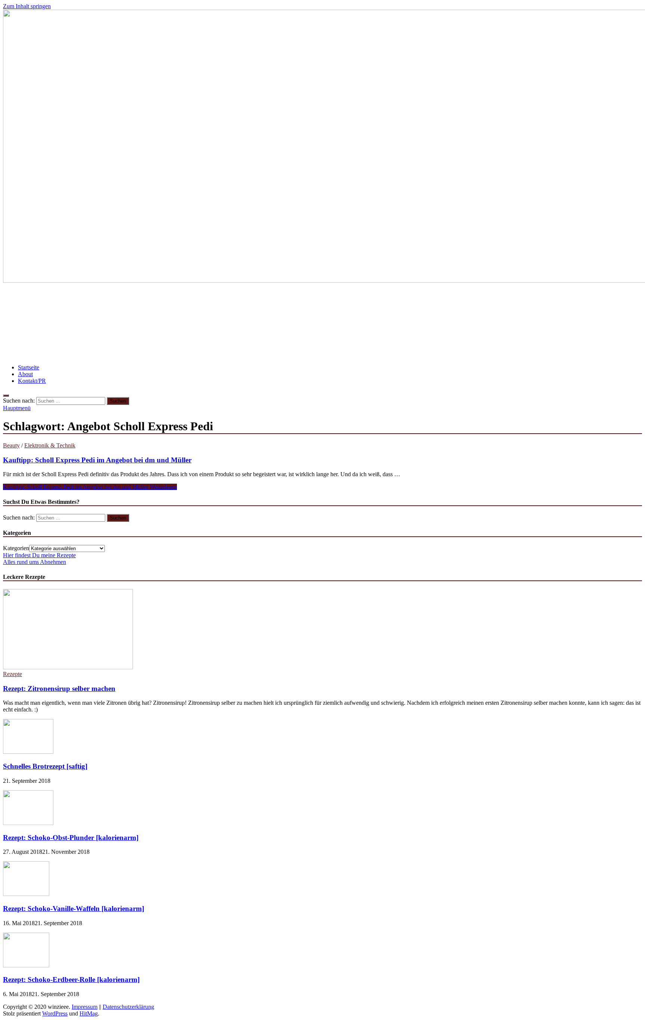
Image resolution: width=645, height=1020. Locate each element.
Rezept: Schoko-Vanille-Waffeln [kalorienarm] (73, 908)
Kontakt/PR (32, 381)
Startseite (28, 367)
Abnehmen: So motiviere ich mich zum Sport (524, 301)
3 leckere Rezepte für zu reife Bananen (150, 323)
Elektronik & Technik (49, 445)
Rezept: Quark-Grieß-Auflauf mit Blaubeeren (278, 323)
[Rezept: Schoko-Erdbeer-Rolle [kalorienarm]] (26, 965)
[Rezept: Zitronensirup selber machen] (68, 667)
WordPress (55, 1013)
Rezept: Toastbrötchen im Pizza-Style (226, 301)
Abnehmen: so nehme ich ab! (47, 323)
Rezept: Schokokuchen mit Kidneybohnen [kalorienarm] (369, 301)
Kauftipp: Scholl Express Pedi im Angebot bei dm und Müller (97, 460)
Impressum (84, 1007)
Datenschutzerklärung (128, 1007)
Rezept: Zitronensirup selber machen (59, 688)
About (25, 374)
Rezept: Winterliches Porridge (541, 323)
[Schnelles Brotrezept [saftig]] (28, 751)
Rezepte (12, 674)
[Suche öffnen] (6, 395)
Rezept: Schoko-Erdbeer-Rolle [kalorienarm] (71, 979)
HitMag (89, 1013)
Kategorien (16, 548)
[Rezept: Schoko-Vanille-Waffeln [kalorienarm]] (26, 894)
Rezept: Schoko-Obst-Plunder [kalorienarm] (70, 837)
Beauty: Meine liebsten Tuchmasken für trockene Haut (86, 301)
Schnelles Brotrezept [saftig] (45, 766)
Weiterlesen (90, 487)
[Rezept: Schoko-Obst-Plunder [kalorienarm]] (28, 823)
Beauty (11, 445)
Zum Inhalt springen (27, 6)
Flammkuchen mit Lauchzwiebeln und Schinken (422, 323)
